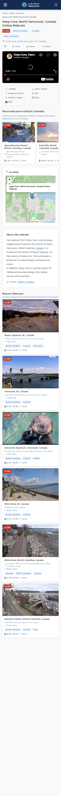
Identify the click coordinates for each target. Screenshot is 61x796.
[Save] (5, 46)
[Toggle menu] (5, 4)
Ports (35, 629)
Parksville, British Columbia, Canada (48, 147)
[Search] (56, 4)
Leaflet (36, 221)
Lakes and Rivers (11, 36)
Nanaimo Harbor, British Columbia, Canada (27, 619)
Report (32, 46)
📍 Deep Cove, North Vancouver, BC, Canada (24, 41)
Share (17, 46)
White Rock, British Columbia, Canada (24, 560)
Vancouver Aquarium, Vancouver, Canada (25, 447)
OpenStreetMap (48, 221)
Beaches (9, 573)
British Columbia (16, 13)
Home (5, 13)
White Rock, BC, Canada (16, 504)
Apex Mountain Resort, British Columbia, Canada (17, 147)
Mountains (38, 345)
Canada (35, 30)
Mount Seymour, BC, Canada (19, 335)
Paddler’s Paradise (25, 281)
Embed (47, 46)
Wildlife (36, 458)
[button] (32, 196)
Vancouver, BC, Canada (16, 391)
